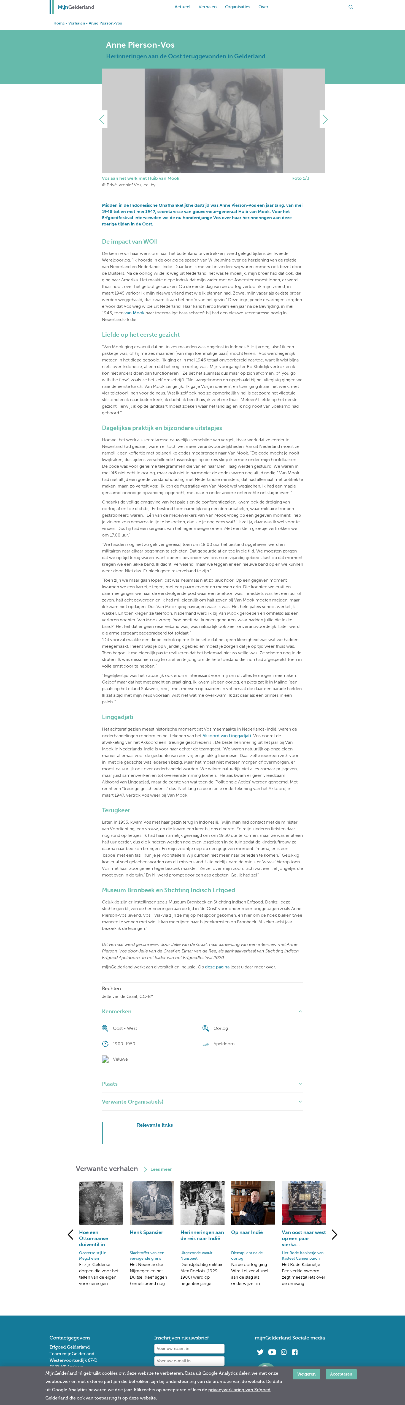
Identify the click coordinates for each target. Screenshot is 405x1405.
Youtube (272, 1352)
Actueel (182, 6)
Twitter (260, 1352)
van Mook (134, 312)
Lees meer (161, 1169)
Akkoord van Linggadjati (226, 735)
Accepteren (341, 1374)
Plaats (110, 1083)
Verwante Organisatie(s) (132, 1101)
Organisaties (237, 6)
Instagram (283, 1352)
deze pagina (217, 967)
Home (59, 23)
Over (263, 6)
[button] (104, 119)
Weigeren (306, 1374)
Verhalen (208, 6)
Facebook (294, 1352)
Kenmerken (116, 1011)
